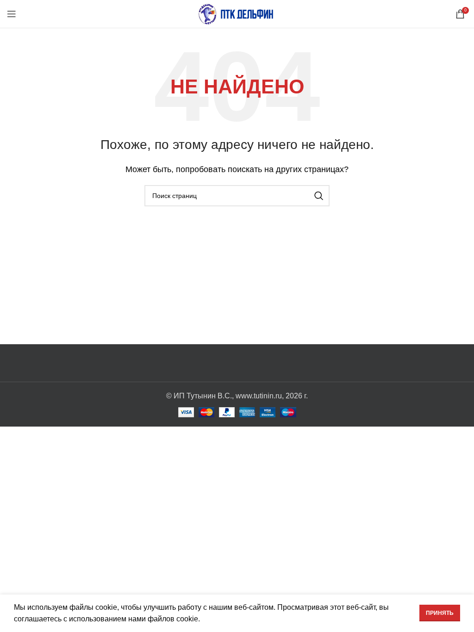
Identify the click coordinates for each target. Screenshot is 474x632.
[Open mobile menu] (11, 14)
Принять (440, 613)
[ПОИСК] (319, 195)
